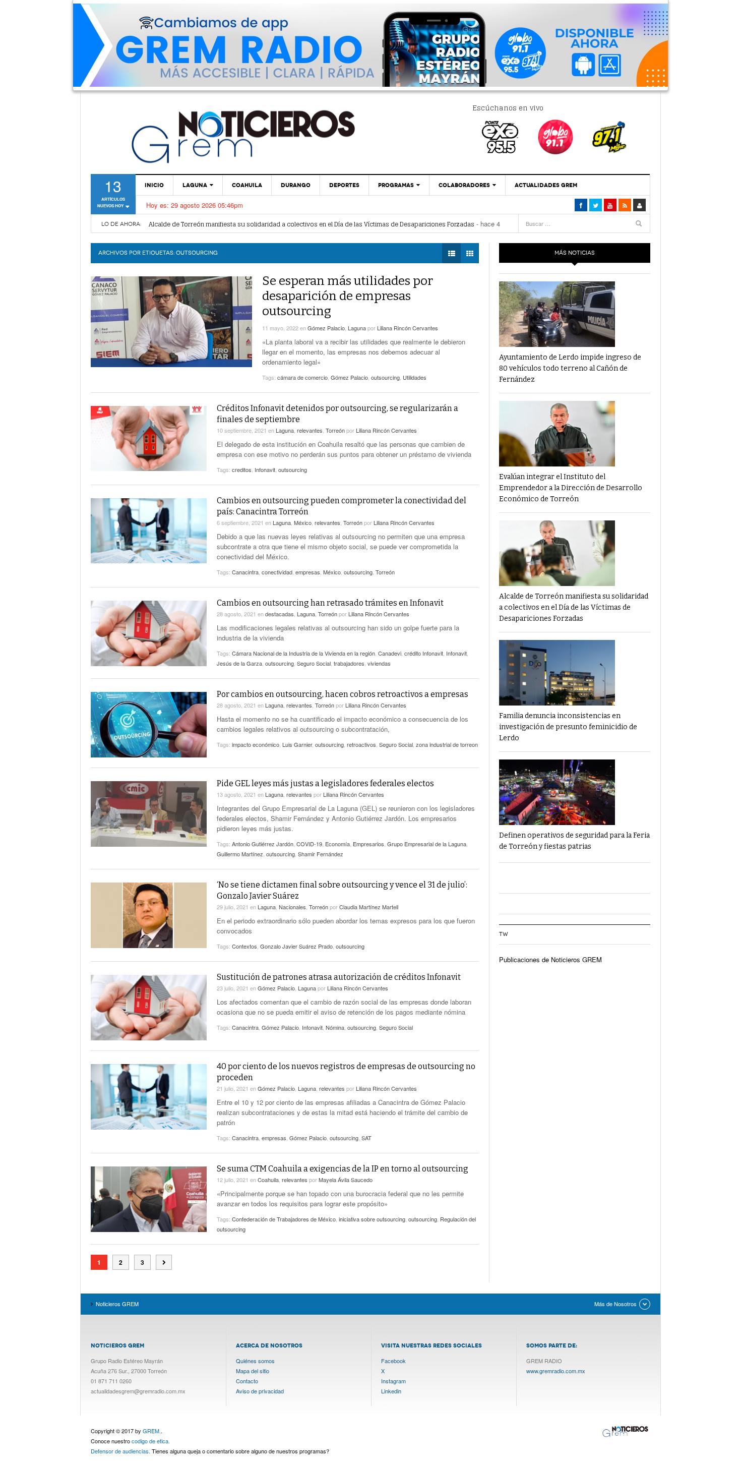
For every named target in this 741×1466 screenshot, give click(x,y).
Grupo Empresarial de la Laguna (426, 844)
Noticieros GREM (241, 136)
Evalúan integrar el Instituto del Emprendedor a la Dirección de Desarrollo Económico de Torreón (570, 488)
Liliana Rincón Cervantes (407, 328)
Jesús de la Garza (239, 663)
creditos (242, 469)
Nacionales (292, 907)
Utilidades (414, 377)
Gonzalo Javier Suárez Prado (296, 946)
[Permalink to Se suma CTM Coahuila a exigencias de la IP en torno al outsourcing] (149, 1199)
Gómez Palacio (326, 328)
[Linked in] (610, 205)
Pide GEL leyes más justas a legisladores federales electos (325, 783)
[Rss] (625, 205)
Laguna (194, 185)
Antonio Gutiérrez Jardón (262, 844)
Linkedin (391, 1391)
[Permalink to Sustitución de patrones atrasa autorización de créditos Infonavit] (149, 1007)
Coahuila (247, 185)
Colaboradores (464, 185)
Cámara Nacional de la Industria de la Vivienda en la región (303, 653)
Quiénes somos (255, 1361)
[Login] (639, 205)
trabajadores (349, 663)
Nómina (335, 1027)
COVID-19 (309, 844)
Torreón (335, 430)
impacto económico (255, 744)
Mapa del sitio (252, 1371)
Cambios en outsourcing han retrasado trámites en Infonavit (330, 603)
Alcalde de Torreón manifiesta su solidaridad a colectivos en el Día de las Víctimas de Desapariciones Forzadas (311, 224)
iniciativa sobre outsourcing (372, 1219)
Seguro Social (314, 663)
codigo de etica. (151, 1441)
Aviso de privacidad (260, 1391)
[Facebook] (581, 205)
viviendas (379, 663)
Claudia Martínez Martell (368, 907)
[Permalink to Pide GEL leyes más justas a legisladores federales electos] (149, 814)
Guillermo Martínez (240, 854)
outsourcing (385, 377)
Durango (296, 185)
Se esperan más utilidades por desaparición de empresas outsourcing (347, 296)
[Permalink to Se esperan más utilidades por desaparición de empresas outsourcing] (171, 321)
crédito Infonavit (423, 653)
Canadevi (389, 653)
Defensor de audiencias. (120, 1451)
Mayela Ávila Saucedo (346, 1180)
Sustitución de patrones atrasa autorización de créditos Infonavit (339, 977)
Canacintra (245, 572)
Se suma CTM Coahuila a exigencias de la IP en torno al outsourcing (342, 1169)
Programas (396, 185)
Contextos (244, 946)
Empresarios (368, 844)
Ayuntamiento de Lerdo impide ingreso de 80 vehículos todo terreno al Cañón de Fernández (570, 368)
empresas (307, 572)
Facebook (393, 1361)
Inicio (154, 185)
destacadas (279, 614)
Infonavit (265, 469)
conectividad (277, 572)
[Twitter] (595, 205)
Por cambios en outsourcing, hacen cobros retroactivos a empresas (342, 694)
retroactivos (361, 744)
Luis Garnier (297, 744)
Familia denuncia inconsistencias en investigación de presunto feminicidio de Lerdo (568, 727)
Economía (337, 844)
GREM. (152, 1431)
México (303, 522)
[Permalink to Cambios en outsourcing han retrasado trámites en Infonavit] (149, 633)
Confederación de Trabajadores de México (284, 1219)
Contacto (247, 1381)
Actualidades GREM (546, 185)
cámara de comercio (302, 377)
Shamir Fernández (320, 854)
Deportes (344, 185)
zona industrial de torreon (447, 744)
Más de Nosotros (615, 1304)
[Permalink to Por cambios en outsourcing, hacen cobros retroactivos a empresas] (149, 724)
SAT (366, 1138)
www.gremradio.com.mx (555, 1371)
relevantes (310, 430)
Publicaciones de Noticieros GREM (550, 959)
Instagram (393, 1381)
